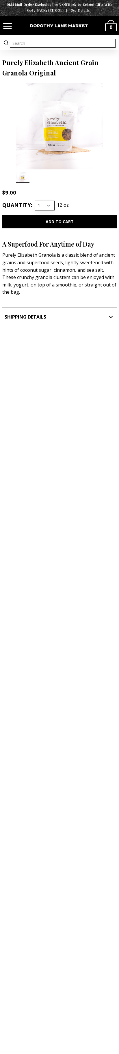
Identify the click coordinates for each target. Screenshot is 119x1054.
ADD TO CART (60, 221)
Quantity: (17, 204)
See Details (80, 10)
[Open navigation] (7, 26)
